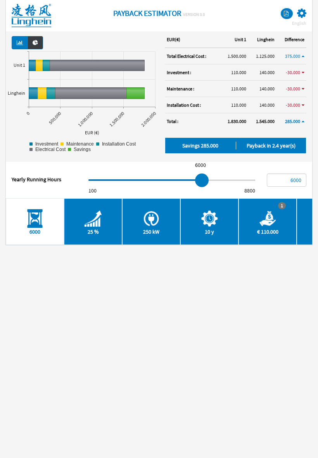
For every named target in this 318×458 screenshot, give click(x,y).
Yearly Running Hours (36, 179)
